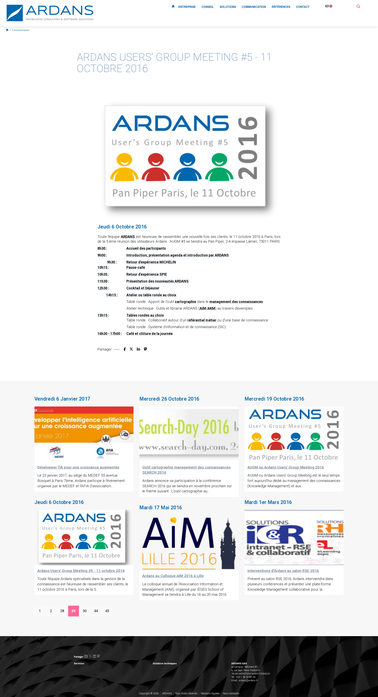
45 (107, 611)
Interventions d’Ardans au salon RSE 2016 (283, 571)
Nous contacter (231, 693)
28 (62, 611)
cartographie (185, 302)
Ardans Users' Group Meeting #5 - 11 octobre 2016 (81, 571)
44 (96, 611)
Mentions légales (210, 693)
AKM (211, 308)
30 (85, 611)
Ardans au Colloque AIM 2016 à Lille (173, 576)
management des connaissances (236, 302)
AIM (203, 308)
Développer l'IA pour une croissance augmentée (78, 467)
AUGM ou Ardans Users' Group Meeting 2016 (285, 467)
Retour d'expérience (142, 274)
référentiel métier (201, 320)
